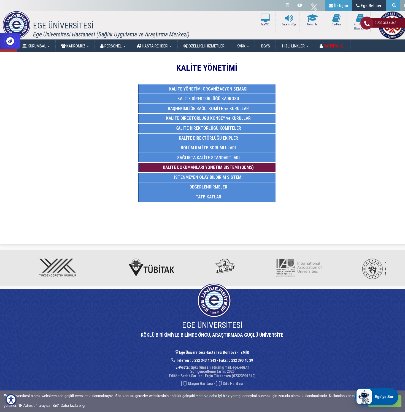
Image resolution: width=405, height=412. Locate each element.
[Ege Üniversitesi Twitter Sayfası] (315, 7)
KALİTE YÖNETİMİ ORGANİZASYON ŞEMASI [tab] (207, 89)
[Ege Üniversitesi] (393, 5)
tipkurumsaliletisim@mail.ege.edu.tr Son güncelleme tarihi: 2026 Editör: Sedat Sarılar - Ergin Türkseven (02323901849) (212, 371)
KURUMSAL (37, 46)
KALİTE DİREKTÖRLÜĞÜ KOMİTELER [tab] (207, 128)
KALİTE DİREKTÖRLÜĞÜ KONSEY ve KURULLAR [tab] (208, 118)
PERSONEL (113, 46)
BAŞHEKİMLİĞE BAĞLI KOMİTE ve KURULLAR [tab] (208, 108)
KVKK (241, 46)
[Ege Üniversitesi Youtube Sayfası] (299, 5)
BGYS (265, 46)
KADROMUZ (76, 46)
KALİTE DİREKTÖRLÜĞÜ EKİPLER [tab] (208, 138)
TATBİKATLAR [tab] (208, 197)
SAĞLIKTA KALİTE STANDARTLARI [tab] (208, 157)
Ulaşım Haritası (200, 383)
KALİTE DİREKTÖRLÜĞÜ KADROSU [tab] (207, 98)
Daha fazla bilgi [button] (73, 405)
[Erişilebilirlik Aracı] (11, 399)
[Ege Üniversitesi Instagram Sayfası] (287, 5)
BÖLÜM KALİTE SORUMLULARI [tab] (208, 147)
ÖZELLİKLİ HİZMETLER (206, 46)
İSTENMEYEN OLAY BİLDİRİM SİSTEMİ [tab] (207, 177)
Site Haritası (232, 383)
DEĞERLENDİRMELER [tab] (207, 187)
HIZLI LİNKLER (293, 46)
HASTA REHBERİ (155, 46)
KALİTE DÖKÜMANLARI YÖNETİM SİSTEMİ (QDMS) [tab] (208, 167)
